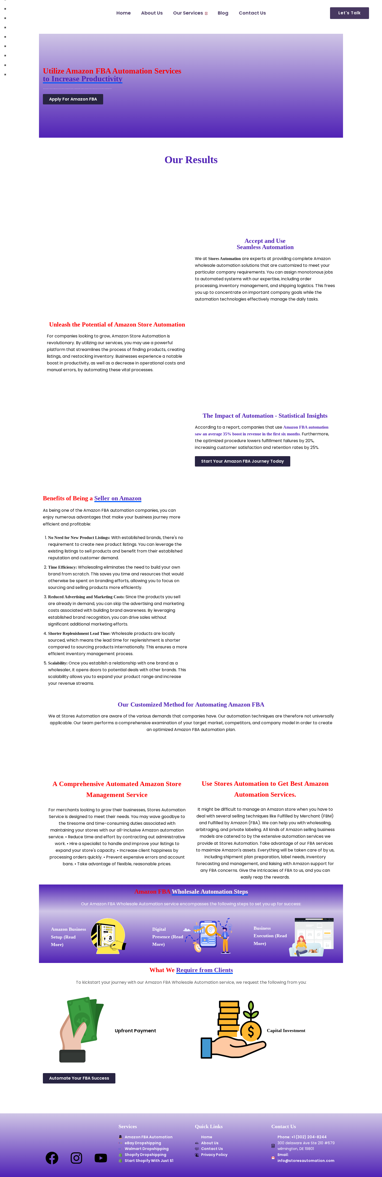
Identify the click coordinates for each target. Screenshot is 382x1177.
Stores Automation (224, 258)
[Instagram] (76, 1158)
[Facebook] (51, 1158)
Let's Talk (349, 13)
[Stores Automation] (31, 13)
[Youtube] (100, 1158)
